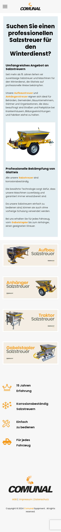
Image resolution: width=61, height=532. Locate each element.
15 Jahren (23, 385)
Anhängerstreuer (17, 96)
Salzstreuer (26, 177)
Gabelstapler (20, 222)
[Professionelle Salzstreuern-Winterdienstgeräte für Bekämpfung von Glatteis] (30, 6)
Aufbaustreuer (23, 93)
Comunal (29, 508)
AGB (14, 499)
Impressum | (26, 499)
